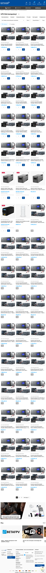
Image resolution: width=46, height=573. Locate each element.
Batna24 (2, 10)
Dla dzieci (12, 17)
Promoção (9, 551)
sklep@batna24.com (39, 551)
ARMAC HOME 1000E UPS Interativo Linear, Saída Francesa (38, 189)
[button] (30, 3)
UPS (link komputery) (23, 10)
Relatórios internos (19, 567)
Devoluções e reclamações (18, 563)
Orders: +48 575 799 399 (39, 562)
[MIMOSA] (38, 8)
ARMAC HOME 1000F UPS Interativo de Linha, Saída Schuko (23, 189)
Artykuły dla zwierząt (20, 17)
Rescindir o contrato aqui (10, 557)
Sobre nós (17, 556)
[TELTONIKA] (28, 8)
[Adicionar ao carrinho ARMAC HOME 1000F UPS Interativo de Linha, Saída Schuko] (23, 198)
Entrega (17, 551)
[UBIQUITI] (8, 8)
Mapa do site (18, 566)
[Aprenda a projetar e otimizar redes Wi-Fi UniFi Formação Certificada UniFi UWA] (23, 510)
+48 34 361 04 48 (39, 553)
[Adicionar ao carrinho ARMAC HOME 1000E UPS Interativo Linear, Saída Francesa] (38, 198)
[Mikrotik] (18, 8)
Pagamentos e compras (18, 559)
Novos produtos (10, 553)
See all (44, 522)
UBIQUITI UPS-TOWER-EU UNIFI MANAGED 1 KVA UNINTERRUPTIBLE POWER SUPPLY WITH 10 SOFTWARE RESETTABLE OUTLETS (23, 222)
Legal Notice (18, 553)
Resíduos (17, 560)
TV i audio (28, 17)
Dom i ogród (7, 10)
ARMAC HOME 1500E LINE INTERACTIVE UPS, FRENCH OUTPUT (7, 189)
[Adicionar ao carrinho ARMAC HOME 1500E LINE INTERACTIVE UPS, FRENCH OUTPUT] (8, 198)
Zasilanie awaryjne (14, 10)
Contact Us (39, 565)
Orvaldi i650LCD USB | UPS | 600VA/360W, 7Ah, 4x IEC (7, 222)
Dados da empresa (19, 564)
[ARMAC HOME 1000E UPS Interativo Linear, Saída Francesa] (38, 178)
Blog (2, 523)
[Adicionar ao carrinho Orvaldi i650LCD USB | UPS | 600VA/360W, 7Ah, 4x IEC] (8, 231)
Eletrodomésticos (5, 17)
